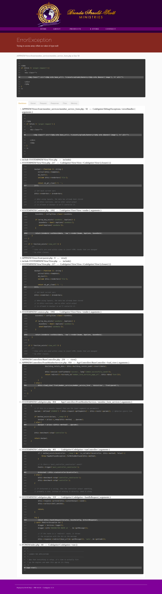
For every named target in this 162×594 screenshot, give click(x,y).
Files (65, 103)
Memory (74, 103)
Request (43, 103)
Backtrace (22, 103)
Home (43, 29)
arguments (26, 112)
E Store (94, 29)
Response (55, 103)
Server (33, 103)
